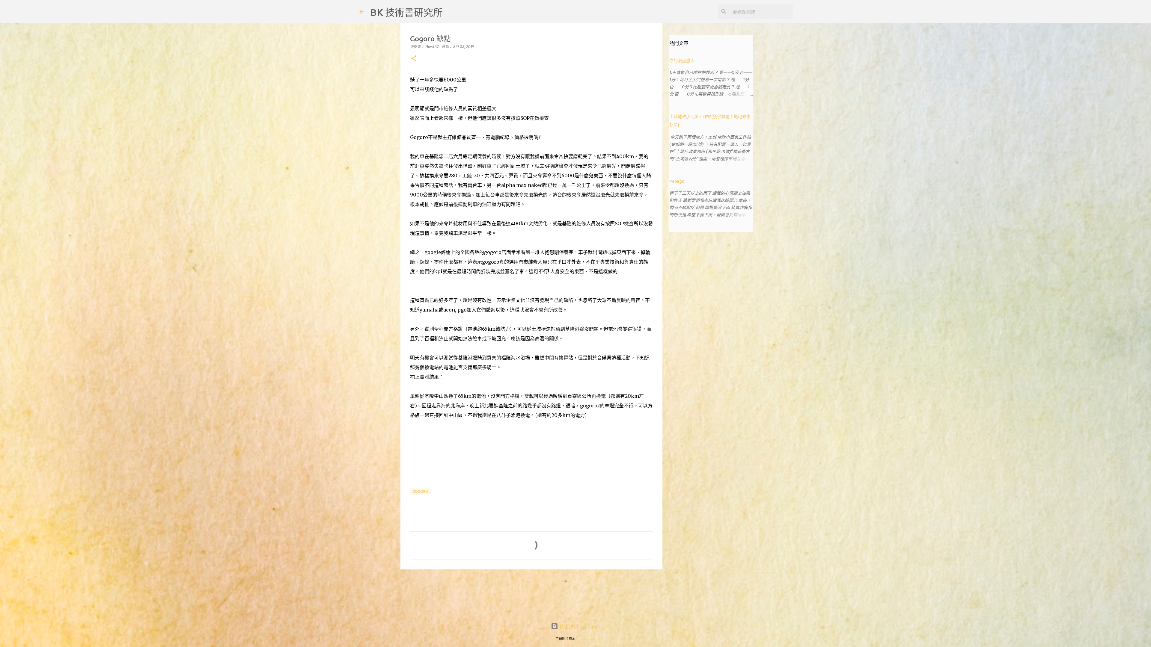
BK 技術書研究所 (406, 12)
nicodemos (587, 638)
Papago (677, 181)
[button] (413, 59)
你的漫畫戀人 (681, 60)
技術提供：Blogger (579, 626)
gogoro (420, 491)
